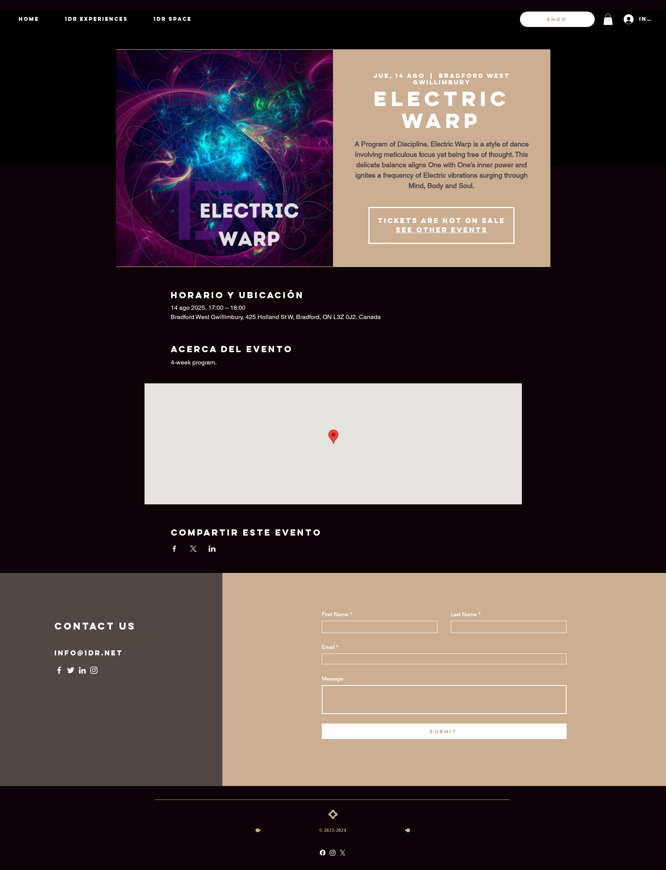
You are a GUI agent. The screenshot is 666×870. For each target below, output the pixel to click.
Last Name (464, 614)
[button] (608, 19)
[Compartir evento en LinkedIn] (212, 549)
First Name (335, 614)
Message (332, 678)
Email (328, 647)
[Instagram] (94, 670)
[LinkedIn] (82, 670)
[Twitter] (71, 670)
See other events (442, 229)
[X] (342, 853)
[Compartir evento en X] (193, 549)
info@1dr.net (88, 652)
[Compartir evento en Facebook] (174, 549)
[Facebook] (59, 670)
